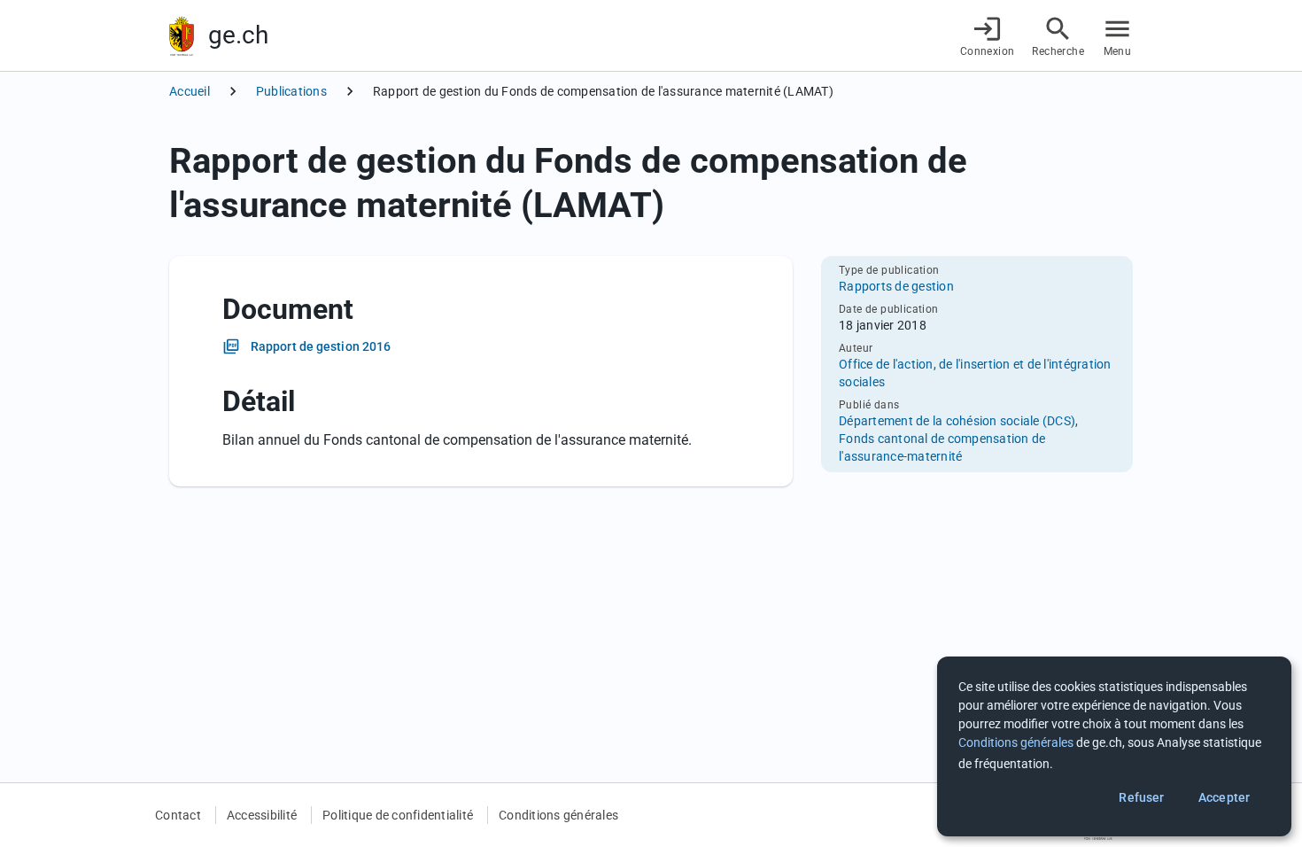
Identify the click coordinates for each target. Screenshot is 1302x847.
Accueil (189, 91)
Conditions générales (558, 815)
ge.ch (238, 35)
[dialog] (1114, 746)
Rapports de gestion (896, 286)
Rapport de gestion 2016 (321, 346)
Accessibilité (262, 815)
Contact (178, 815)
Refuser (1141, 797)
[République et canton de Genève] (181, 36)
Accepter (1224, 797)
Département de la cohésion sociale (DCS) (957, 421)
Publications (291, 91)
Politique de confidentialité (397, 815)
